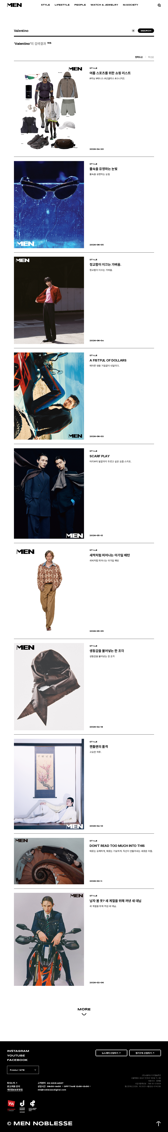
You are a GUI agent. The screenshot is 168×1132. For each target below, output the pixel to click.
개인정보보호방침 (15, 1089)
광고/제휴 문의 (13, 1086)
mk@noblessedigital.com (52, 1089)
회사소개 (11, 1083)
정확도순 (139, 57)
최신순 (151, 57)
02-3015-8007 (55, 1083)
